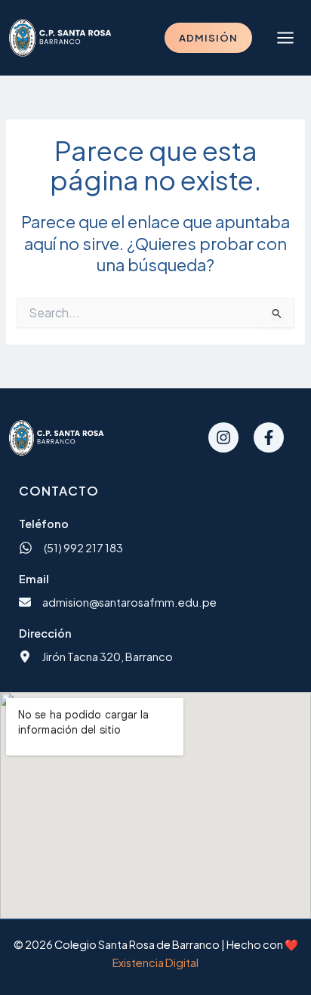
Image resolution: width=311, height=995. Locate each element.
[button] (208, 38)
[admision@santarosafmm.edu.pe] (118, 602)
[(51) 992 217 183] (71, 548)
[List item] (223, 437)
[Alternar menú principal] (285, 38)
